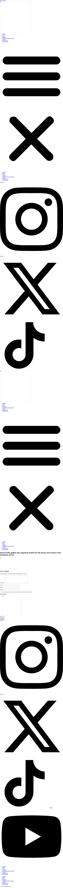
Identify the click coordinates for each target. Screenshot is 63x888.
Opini (3, 36)
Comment (2, 582)
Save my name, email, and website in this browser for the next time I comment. (16, 592)
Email (1, 587)
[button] (31, 107)
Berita (3, 35)
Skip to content (3, 0)
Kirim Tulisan (5, 41)
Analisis (4, 39)
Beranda (4, 33)
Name (1, 585)
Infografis (4, 37)
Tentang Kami (5, 40)
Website (1, 589)
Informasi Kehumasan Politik (8, 38)
